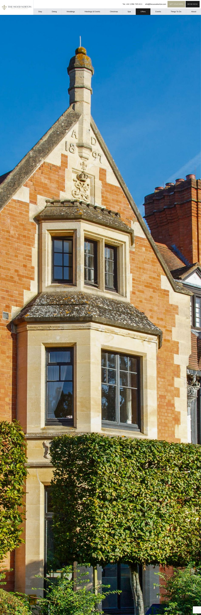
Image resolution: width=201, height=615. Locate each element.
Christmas (114, 11)
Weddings (71, 11)
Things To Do (176, 11)
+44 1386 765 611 (134, 4)
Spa (129, 11)
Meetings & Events (92, 11)
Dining (54, 11)
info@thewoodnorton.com (155, 4)
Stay (40, 11)
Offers (143, 11)
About (193, 11)
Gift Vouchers (176, 4)
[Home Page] (16, 7)
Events (158, 11)
